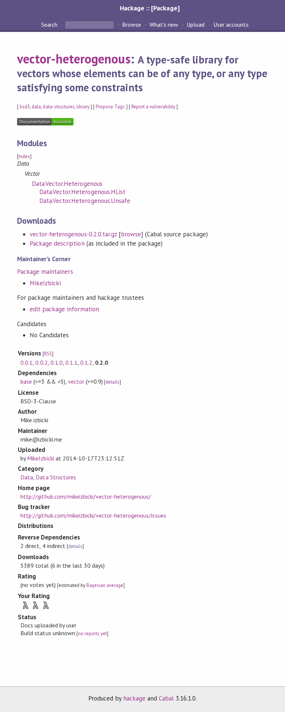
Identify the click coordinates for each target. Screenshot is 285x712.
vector (76, 381)
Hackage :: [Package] (149, 8)
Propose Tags (110, 107)
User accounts (231, 24)
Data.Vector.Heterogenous (67, 184)
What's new (164, 24)
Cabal (166, 698)
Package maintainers (45, 272)
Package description (57, 243)
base (26, 381)
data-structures (58, 107)
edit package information (64, 309)
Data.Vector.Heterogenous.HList (82, 192)
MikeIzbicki (45, 283)
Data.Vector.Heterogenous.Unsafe (84, 201)
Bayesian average (104, 585)
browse (131, 234)
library (82, 107)
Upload (195, 24)
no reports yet (92, 633)
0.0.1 (26, 362)
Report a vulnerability (153, 107)
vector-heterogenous (73, 58)
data (36, 107)
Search (50, 24)
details (112, 382)
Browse (131, 24)
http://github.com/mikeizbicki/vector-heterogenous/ (85, 496)
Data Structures (56, 477)
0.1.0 (56, 362)
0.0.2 (41, 362)
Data (26, 477)
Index (24, 156)
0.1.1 (71, 362)
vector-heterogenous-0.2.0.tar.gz (73, 234)
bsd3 (25, 107)
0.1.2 (86, 362)
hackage (134, 698)
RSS (48, 354)
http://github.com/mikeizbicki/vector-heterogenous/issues (93, 515)
